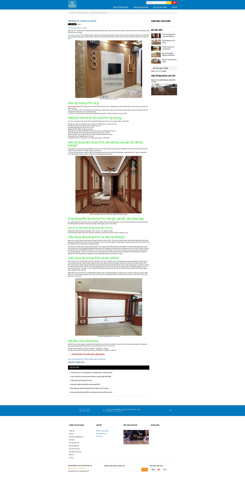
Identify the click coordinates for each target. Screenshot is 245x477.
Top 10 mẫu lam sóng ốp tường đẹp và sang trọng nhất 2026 (91, 376)
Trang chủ (71, 431)
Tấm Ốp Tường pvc (74, 448)
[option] (137, 410)
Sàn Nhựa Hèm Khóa (140, 7)
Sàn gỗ (71, 434)
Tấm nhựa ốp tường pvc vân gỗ (82, 21)
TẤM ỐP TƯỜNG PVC (76, 362)
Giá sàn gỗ (99, 436)
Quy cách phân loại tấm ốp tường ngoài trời (85, 384)
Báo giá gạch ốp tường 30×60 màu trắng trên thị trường (89, 388)
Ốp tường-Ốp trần (74, 445)
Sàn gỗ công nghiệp (120, 7)
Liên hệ (174, 7)
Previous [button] (104, 410)
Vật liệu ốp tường (160, 7)
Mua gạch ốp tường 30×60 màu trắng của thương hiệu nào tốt (91, 392)
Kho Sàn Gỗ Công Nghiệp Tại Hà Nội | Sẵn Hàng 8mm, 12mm (123, 409)
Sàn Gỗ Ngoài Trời (74, 442)
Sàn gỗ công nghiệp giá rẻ (76, 437)
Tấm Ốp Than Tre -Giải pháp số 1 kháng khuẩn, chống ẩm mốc (91, 372)
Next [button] (170, 410)
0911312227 (159, 71)
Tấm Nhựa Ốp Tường (75, 451)
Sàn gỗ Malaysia (101, 433)
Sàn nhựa (71, 440)
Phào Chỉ (71, 454)
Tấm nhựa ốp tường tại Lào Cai (81, 380)
